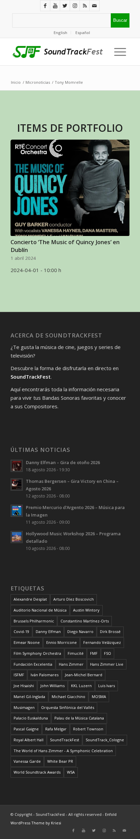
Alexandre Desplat (30, 599)
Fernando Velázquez (102, 642)
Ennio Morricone (61, 642)
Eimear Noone (27, 642)
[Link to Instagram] (75, 5)
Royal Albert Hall (28, 739)
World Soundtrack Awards (37, 772)
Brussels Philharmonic (34, 620)
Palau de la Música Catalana (79, 718)
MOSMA (99, 696)
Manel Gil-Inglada (29, 696)
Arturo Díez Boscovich (73, 599)
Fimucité (76, 653)
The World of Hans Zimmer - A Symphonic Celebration (63, 750)
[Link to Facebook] (45, 5)
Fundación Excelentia (33, 664)
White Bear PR (60, 761)
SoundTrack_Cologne (105, 739)
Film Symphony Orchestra (37, 653)
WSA (71, 772)
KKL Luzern (81, 685)
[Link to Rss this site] (84, 5)
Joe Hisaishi (24, 685)
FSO (107, 653)
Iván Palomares (44, 674)
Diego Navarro (80, 631)
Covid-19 (21, 631)
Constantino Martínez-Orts (84, 620)
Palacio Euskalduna (31, 718)
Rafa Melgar (56, 728)
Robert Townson (88, 728)
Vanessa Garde (27, 761)
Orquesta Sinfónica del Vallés (67, 707)
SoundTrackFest (64, 739)
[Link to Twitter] (65, 5)
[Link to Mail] (94, 5)
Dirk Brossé (110, 631)
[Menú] (118, 51)
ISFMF (19, 674)
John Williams (52, 685)
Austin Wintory (86, 610)
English (60, 32)
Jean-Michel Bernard (83, 674)
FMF (94, 653)
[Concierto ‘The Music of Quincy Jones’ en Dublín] (70, 188)
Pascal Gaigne (26, 728)
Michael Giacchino (68, 696)
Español (82, 32)
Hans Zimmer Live (106, 664)
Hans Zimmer (71, 664)
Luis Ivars (106, 685)
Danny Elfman (48, 631)
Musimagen (24, 707)
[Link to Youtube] (55, 5)
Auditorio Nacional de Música (40, 610)
